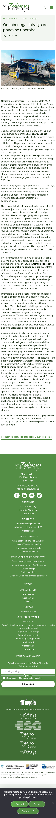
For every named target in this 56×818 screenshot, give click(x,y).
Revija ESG (28, 519)
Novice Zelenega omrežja (28, 544)
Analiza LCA (28, 642)
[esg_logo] (28, 725)
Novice (28, 584)
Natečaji (28, 607)
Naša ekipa (28, 649)
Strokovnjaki (28, 513)
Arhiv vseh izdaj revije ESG (28, 523)
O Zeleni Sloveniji (28, 617)
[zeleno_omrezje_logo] (28, 735)
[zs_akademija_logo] (28, 715)
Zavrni (37, 804)
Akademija (28, 502)
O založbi (28, 601)
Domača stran (10, 18)
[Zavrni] (52, 803)
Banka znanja (28, 569)
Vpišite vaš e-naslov (28, 666)
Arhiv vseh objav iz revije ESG (28, 527)
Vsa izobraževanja (28, 506)
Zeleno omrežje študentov (28, 557)
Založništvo (28, 590)
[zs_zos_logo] (28, 744)
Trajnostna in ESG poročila (28, 548)
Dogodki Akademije (28, 510)
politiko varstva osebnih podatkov (29, 678)
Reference (28, 621)
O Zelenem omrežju (28, 551)
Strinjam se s (24, 678)
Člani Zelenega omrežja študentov (28, 561)
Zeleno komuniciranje (28, 635)
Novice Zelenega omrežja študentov (28, 565)
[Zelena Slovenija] (16, 7)
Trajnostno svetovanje (28, 631)
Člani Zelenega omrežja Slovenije (28, 541)
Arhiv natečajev (28, 611)
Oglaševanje (28, 531)
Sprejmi (20, 804)
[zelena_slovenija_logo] (28, 752)
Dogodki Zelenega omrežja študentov (28, 576)
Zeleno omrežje (29, 18)
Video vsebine (28, 572)
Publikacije (28, 594)
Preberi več (28, 811)
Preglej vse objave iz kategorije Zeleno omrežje (26, 437)
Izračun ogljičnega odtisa (28, 638)
